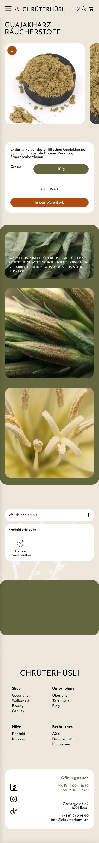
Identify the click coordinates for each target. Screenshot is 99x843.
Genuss (18, 711)
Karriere (18, 739)
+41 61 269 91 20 (75, 816)
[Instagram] (13, 799)
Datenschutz (62, 739)
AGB (56, 734)
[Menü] (8, 8)
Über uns (59, 696)
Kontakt (18, 734)
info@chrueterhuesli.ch (70, 820)
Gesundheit (21, 696)
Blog (56, 706)
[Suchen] (84, 9)
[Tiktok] (13, 811)
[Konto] (16, 9)
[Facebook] (13, 787)
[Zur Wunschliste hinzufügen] (12, 50)
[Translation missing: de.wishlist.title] (77, 9)
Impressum (61, 744)
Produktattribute (22, 530)
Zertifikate (61, 701)
